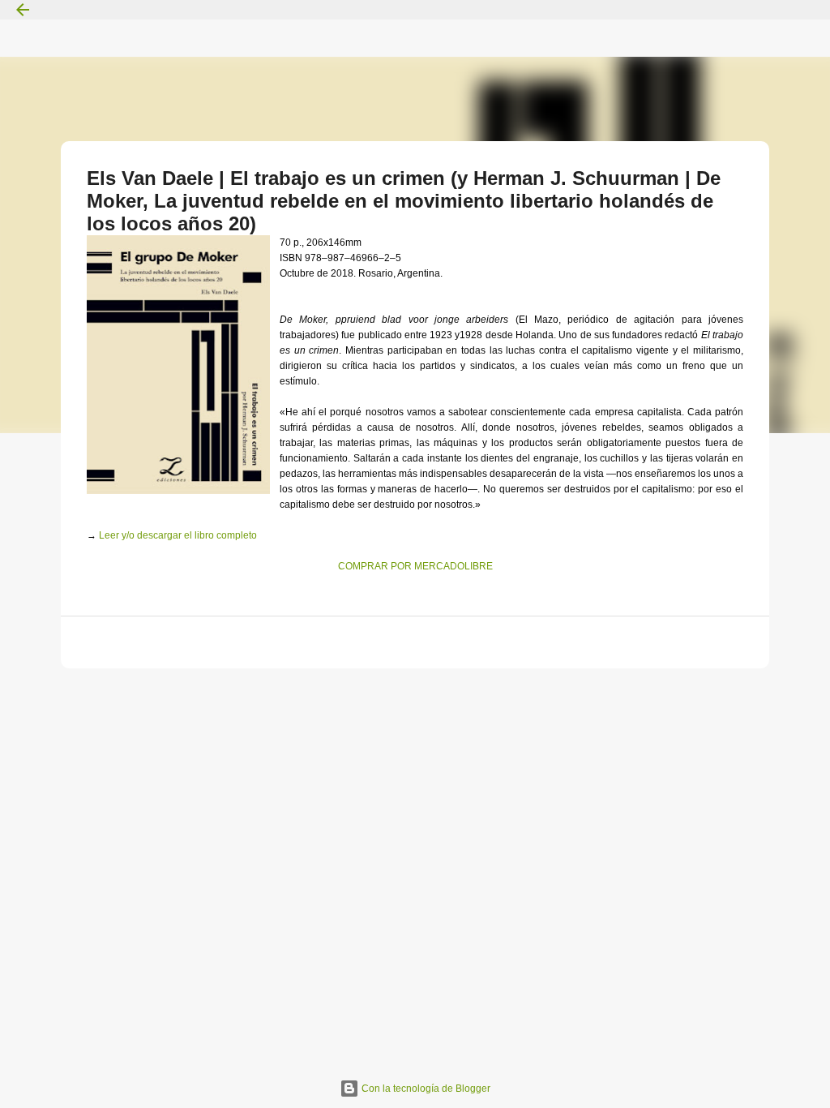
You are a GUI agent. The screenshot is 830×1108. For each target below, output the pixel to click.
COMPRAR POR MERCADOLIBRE (415, 566)
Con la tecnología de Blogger (424, 1088)
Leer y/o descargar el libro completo (178, 535)
